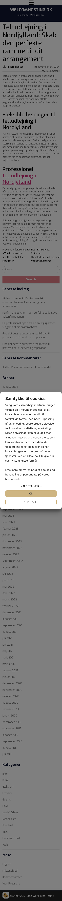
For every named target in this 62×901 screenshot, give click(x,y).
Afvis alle (31, 502)
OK (31, 493)
